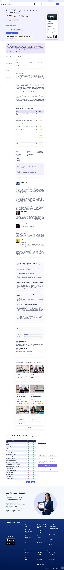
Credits (9, 60)
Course (9, 56)
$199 (28, 482)
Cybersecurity (39, 540)
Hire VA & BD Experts (52, 534)
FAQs (9, 70)
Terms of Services (53, 461)
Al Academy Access (9, 472)
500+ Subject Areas (9, 444)
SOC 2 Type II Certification (41, 561)
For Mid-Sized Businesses (54, 528)
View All (30, 354)
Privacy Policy (43, 462)
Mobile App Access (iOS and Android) (12, 466)
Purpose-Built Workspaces (53, 532)
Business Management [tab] (28, 362)
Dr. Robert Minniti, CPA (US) (39, 374)
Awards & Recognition (40, 564)
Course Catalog (27, 524)
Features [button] (23, 4)
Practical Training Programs (11, 470)
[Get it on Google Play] (14, 543)
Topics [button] (19, 4)
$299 (33, 482)
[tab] (18, 159)
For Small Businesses (53, 526)
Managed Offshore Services (41, 530)
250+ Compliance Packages (11, 448)
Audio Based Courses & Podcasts (12, 454)
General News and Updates (53, 552)
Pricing (9, 80)
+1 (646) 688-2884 (10, 526)
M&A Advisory (39, 545)
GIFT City (50, 544)
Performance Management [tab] (37, 362)
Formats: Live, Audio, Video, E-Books (12, 452)
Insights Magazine (51, 561)
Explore (9, 77)
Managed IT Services (40, 544)
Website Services (39, 537)
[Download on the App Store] (14, 540)
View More (29, 427)
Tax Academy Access (10, 474)
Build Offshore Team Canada (40, 527)
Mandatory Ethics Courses (10, 446)
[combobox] (42, 452)
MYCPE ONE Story (40, 552)
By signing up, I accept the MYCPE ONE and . (47, 462)
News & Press (39, 557)
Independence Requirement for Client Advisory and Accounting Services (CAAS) (36, 418)
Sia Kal (28, 374)
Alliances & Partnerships (40, 562)
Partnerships (39, 532)
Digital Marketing (39, 535)
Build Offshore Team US (40, 524)
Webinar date (8, 29)
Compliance (10, 63)
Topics (26, 526)
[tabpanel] (30, 169)
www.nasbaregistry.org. (32, 172)
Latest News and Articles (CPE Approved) (13, 456)
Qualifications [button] (14, 4)
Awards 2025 (27, 559)
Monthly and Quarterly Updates (11, 458)
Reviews (9, 73)
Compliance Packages (28, 535)
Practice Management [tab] (19, 362)
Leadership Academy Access (11, 478)
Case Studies (27, 552)
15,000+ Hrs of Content (10, 442)
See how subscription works (12, 38)
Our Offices (39, 554)
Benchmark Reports (52, 557)
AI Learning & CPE (28, 537)
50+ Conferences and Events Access (12, 450)
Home (7, 9)
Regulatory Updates (52, 554)
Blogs (26, 554)
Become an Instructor (28, 544)
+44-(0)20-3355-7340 (10, 534)
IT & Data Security (39, 559)
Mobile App (27, 542)
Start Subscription (47, 465)
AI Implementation (39, 542)
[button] (54, 4)
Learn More (19, 403)
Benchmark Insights (52, 559)
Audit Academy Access (10, 476)
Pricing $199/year (38, 4)
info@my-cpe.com (10, 536)
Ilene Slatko (41, 394)
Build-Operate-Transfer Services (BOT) (53, 530)
